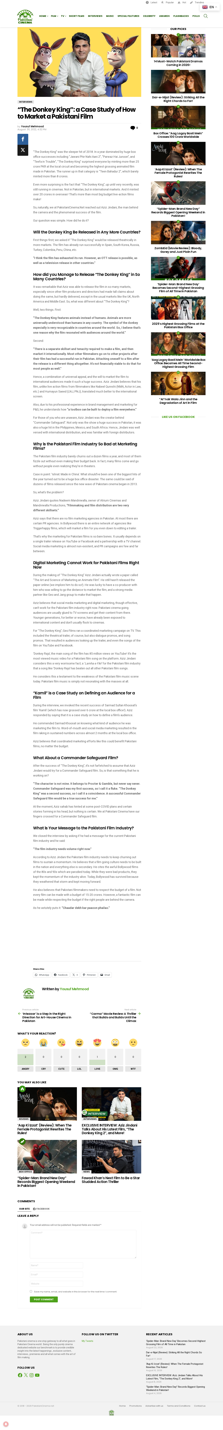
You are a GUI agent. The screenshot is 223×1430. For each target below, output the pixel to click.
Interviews (95, 16)
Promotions (135, 1406)
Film (53, 16)
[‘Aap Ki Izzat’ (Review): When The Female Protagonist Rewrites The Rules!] (47, 1104)
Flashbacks (181, 16)
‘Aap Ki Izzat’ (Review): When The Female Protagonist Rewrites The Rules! (44, 1129)
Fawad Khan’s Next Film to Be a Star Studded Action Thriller (111, 1180)
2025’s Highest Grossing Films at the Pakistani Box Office (178, 325)
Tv (62, 16)
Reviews (24, 1119)
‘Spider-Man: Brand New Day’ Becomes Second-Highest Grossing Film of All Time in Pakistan (178, 287)
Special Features (128, 16)
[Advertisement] (87, 140)
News (86, 1171)
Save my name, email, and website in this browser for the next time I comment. (75, 1291)
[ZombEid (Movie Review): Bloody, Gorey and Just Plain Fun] (178, 232)
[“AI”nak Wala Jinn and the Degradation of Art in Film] (178, 383)
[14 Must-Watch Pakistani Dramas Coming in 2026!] (178, 45)
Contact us (200, 1406)
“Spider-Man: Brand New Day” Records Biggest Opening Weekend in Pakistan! (46, 1182)
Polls (196, 16)
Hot (184, 2)
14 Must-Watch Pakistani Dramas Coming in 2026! (178, 63)
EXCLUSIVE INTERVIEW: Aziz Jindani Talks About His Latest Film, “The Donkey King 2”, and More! (109, 1129)
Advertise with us (154, 1406)
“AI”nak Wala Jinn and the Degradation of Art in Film (178, 401)
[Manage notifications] (5, 1424)
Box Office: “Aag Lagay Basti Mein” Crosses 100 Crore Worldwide (178, 135)
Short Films (76, 16)
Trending (199, 2)
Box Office (25, 1171)
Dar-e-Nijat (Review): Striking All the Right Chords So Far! (178, 99)
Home (42, 16)
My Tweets (87, 1341)
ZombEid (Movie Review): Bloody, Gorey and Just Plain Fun (178, 250)
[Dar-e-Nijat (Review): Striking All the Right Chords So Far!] (178, 81)
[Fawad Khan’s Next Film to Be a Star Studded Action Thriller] (111, 1156)
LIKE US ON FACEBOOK (178, 417)
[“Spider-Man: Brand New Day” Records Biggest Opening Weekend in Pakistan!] (47, 1156)
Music (110, 16)
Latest (153, 2)
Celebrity (149, 16)
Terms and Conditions (178, 1406)
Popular (169, 2)
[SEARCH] (206, 16)
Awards (164, 16)
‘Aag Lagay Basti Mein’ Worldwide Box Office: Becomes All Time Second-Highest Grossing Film (178, 363)
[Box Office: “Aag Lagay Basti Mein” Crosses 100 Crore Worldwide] (178, 117)
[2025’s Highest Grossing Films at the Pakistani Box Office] (178, 308)
